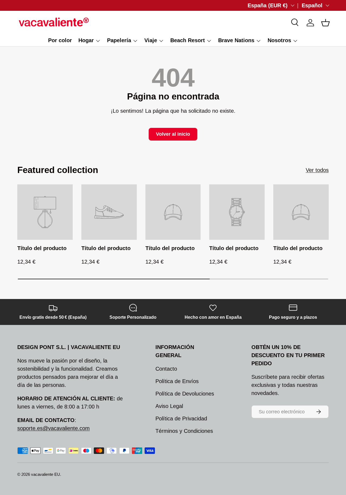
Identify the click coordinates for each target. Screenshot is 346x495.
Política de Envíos (177, 381)
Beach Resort (187, 40)
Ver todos (317, 170)
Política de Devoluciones (184, 394)
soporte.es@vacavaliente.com (53, 428)
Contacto (166, 369)
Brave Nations (236, 40)
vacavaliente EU (45, 474)
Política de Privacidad (181, 418)
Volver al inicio (173, 134)
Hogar (86, 40)
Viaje (150, 40)
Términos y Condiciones (184, 431)
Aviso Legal (169, 406)
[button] (325, 23)
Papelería (119, 40)
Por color (60, 40)
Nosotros (279, 40)
